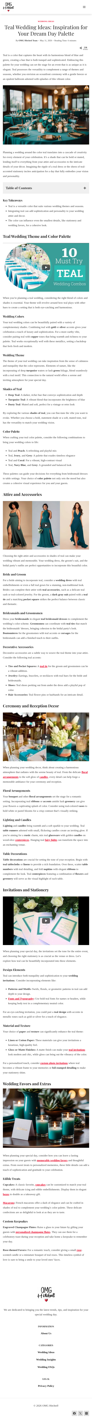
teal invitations (77, 1049)
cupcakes (40, 1184)
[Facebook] (74, 1413)
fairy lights (51, 839)
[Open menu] (85, 7)
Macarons (8, 1202)
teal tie (43, 666)
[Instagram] (86, 1413)
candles (44, 776)
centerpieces (22, 839)
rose (79, 1250)
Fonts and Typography (21, 998)
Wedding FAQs (46, 1367)
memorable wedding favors (52, 1160)
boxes (6, 1194)
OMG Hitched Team (28, 40)
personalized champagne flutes (33, 1231)
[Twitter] (80, 1413)
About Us (46, 1333)
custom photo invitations (54, 1063)
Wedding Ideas (46, 21)
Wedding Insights (46, 1359)
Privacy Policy (46, 1385)
